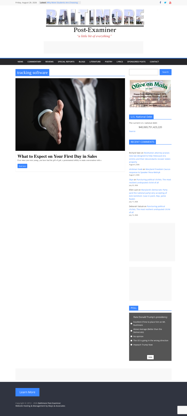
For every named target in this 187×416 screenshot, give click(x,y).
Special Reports (66, 61)
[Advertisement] (93, 47)
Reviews (49, 61)
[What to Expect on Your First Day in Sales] (70, 79)
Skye (131, 179)
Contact (154, 61)
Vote (150, 357)
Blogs (82, 61)
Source (132, 131)
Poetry (108, 61)
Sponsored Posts (136, 61)
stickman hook (135, 169)
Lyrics (120, 61)
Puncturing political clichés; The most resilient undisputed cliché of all (149, 209)
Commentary (34, 61)
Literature (95, 61)
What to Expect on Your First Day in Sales (57, 156)
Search (165, 72)
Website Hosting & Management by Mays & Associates (40, 406)
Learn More (27, 392)
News (20, 61)
